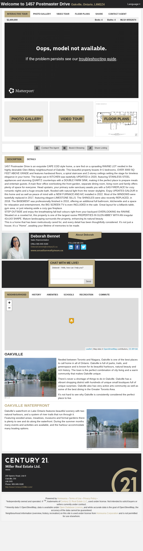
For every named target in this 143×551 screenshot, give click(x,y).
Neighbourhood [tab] (16, 294)
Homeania (62, 498)
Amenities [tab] (52, 294)
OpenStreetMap (110, 348)
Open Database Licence (71, 507)
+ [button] (9, 302)
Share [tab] (99, 14)
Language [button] (133, 4)
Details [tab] (31, 159)
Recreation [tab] (86, 294)
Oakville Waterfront (27, 405)
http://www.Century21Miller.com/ (18, 487)
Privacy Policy (89, 498)
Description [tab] (14, 159)
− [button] (9, 308)
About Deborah (85, 234)
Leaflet (89, 348)
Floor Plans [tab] (82, 14)
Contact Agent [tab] (117, 14)
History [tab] (36, 294)
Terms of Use (75, 498)
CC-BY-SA (133, 348)
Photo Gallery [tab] (42, 14)
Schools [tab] (69, 294)
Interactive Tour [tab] (17, 14)
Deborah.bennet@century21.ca (44, 247)
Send (88, 281)
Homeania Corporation (107, 513)
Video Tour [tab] (63, 14)
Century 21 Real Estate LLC (74, 501)
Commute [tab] (104, 294)
